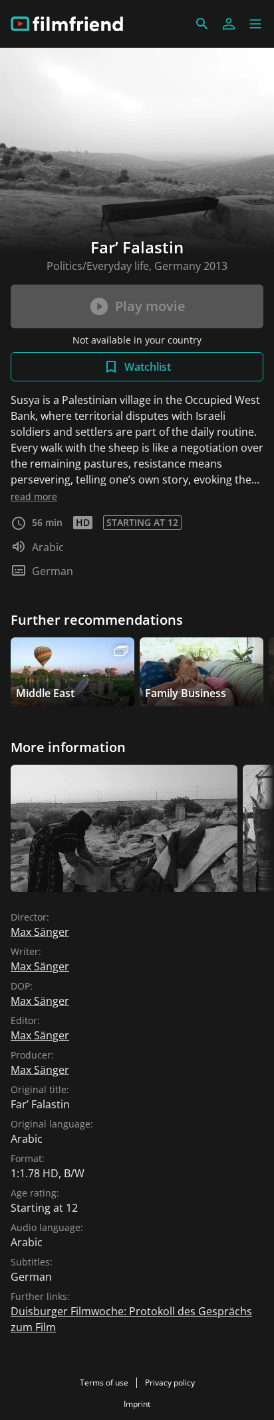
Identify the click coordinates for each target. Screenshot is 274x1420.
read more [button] (34, 496)
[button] (255, 24)
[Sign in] (228, 24)
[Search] (202, 24)
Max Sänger (40, 932)
